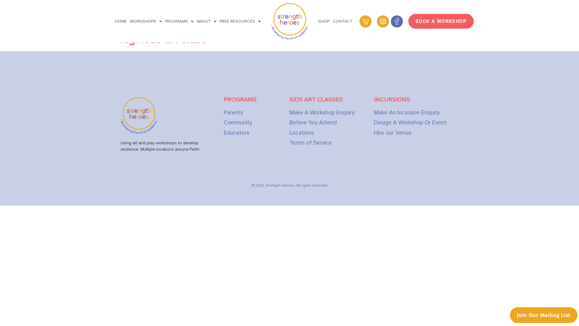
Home (121, 21)
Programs (176, 21)
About (204, 21)
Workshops (143, 21)
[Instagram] (383, 21)
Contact (343, 21)
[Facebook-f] (397, 21)
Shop (324, 21)
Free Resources (237, 21)
